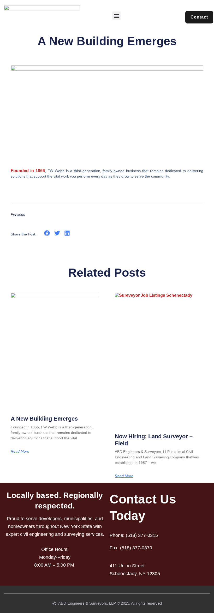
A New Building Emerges (44, 418)
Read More (20, 451)
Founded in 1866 (28, 170)
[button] (116, 15)
